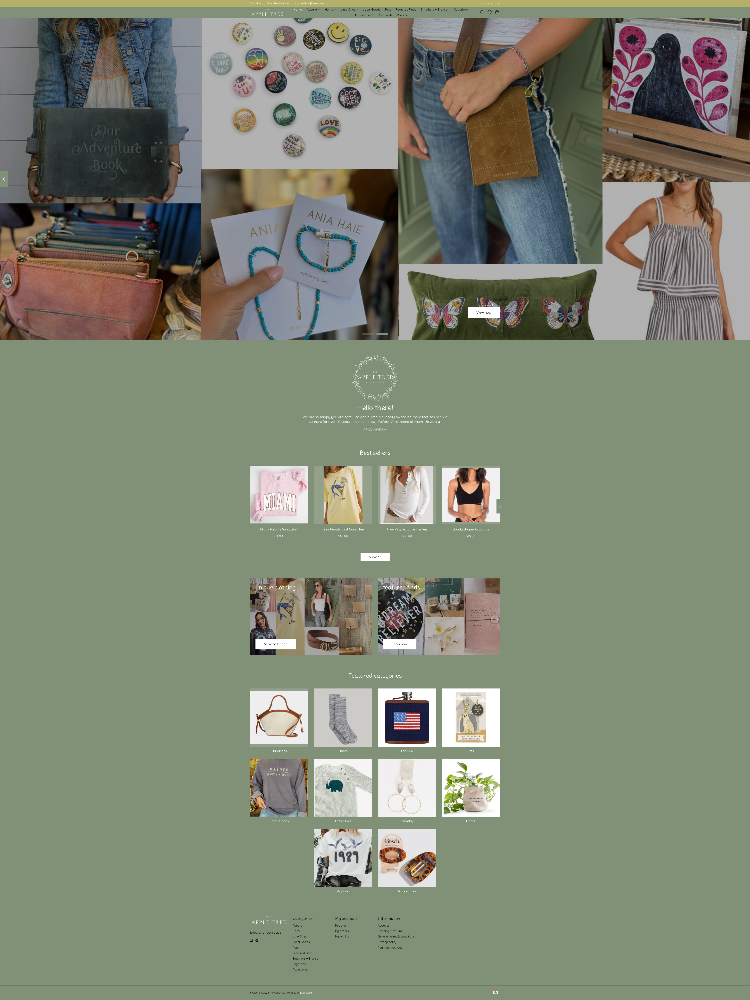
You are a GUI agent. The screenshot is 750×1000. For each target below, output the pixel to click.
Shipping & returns (390, 931)
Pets (388, 9)
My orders (342, 931)
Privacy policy (387, 942)
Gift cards (385, 15)
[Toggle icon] (482, 12)
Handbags (279, 751)
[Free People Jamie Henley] (407, 495)
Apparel (343, 891)
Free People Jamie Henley (407, 529)
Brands (402, 15)
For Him (407, 751)
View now (483, 312)
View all (375, 557)
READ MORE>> (375, 429)
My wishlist (342, 936)
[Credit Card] (495, 993)
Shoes (343, 751)
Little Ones (343, 821)
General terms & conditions (396, 936)
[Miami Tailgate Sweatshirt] (279, 495)
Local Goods (371, 9)
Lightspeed (306, 992)
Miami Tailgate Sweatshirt (279, 529)
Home (298, 9)
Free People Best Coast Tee (343, 529)
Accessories (407, 891)
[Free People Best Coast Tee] (343, 495)
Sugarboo (461, 9)
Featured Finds (406, 9)
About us (383, 925)
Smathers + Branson (435, 9)
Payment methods (390, 947)
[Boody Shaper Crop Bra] (471, 495)
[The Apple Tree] (267, 12)
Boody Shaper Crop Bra (471, 529)
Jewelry (407, 821)
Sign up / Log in (490, 3)
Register (340, 925)
